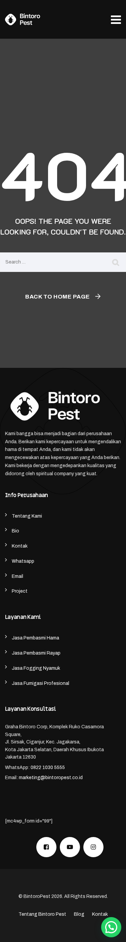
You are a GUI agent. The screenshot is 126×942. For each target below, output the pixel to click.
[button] (111, 927)
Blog (79, 914)
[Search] (116, 262)
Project (20, 591)
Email (17, 576)
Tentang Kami (27, 516)
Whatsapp (23, 561)
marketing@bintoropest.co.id (51, 777)
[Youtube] (70, 847)
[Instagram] (93, 847)
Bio (15, 530)
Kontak (20, 546)
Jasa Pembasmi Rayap (36, 653)
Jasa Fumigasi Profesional (40, 683)
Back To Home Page (57, 296)
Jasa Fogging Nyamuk (36, 668)
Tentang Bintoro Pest (42, 914)
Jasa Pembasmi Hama (35, 637)
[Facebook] (46, 847)
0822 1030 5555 (48, 767)
